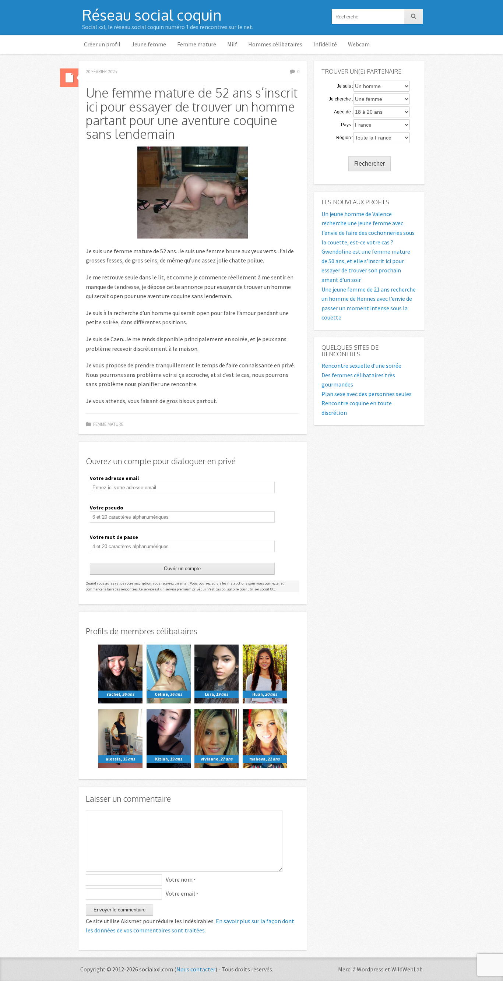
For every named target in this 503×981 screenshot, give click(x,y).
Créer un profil (102, 44)
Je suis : (345, 86)
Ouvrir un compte (182, 568)
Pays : (347, 124)
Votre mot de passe (114, 537)
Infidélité (325, 44)
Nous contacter (195, 969)
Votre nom (181, 879)
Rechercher (369, 163)
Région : (344, 137)
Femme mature (196, 44)
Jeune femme (148, 44)
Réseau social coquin (152, 15)
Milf (232, 44)
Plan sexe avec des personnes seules (366, 394)
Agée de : (343, 111)
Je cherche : (341, 99)
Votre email (182, 893)
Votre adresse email (114, 478)
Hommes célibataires (275, 44)
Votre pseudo (106, 507)
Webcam (359, 44)
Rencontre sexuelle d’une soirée (361, 365)
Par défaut (69, 77)
